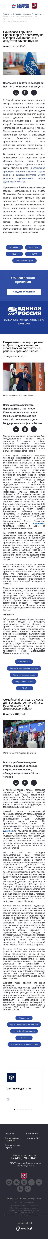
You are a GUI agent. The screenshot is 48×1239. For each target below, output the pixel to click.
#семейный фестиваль (24, 1031)
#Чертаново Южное (24, 681)
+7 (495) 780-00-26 (24, 1158)
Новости (37, 14)
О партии (9, 1133)
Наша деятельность (22, 14)
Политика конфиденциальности (24, 1208)
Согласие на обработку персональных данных (24, 1215)
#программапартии (24, 260)
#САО (24, 1038)
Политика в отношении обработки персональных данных (24, 1211)
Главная (6, 14)
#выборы (33, 247)
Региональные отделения (12, 1139)
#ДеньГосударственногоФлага (24, 668)
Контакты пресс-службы (13, 1146)
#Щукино (14, 247)
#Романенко (24, 662)
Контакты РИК (33, 1138)
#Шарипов (24, 1018)
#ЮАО (24, 688)
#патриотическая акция (24, 675)
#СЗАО (33, 254)
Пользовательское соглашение (24, 1205)
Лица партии (32, 1133)
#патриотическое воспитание (24, 1044)
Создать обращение (24, 291)
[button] (14, 1109)
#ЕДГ (14, 254)
